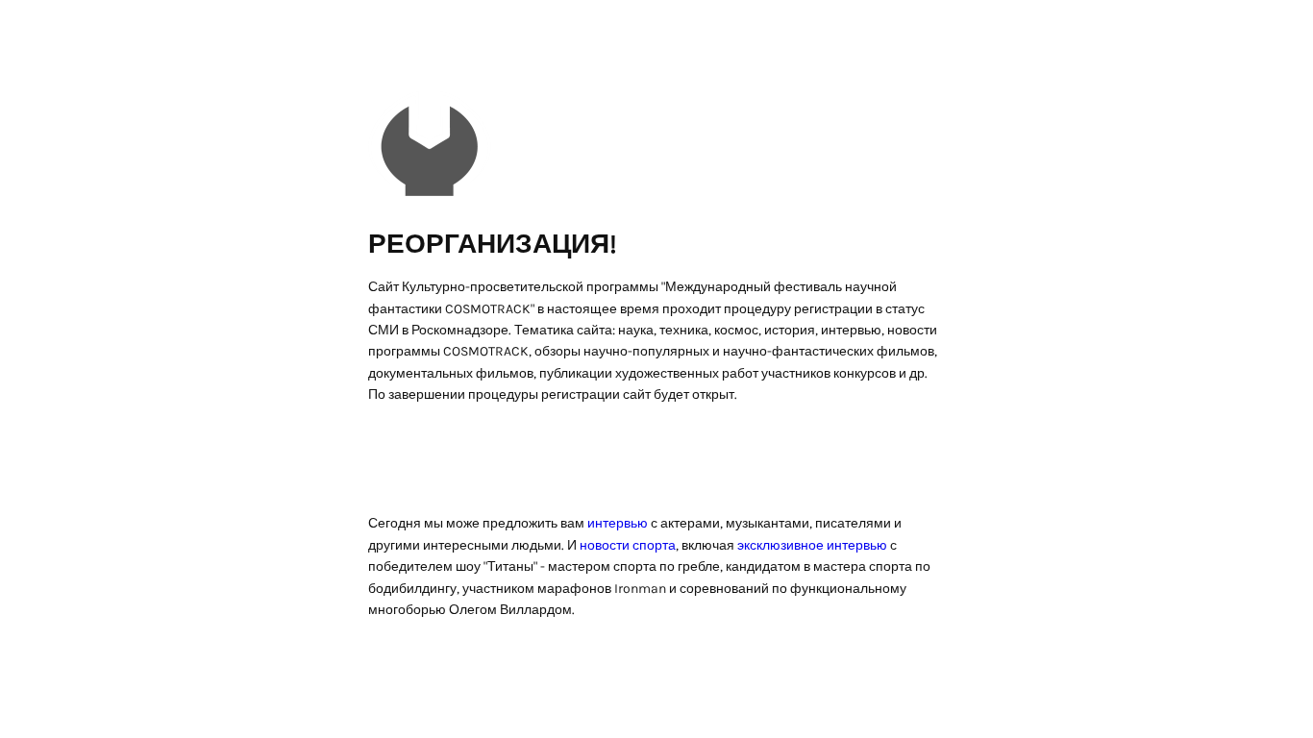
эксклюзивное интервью (812, 545)
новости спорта (628, 545)
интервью (617, 523)
